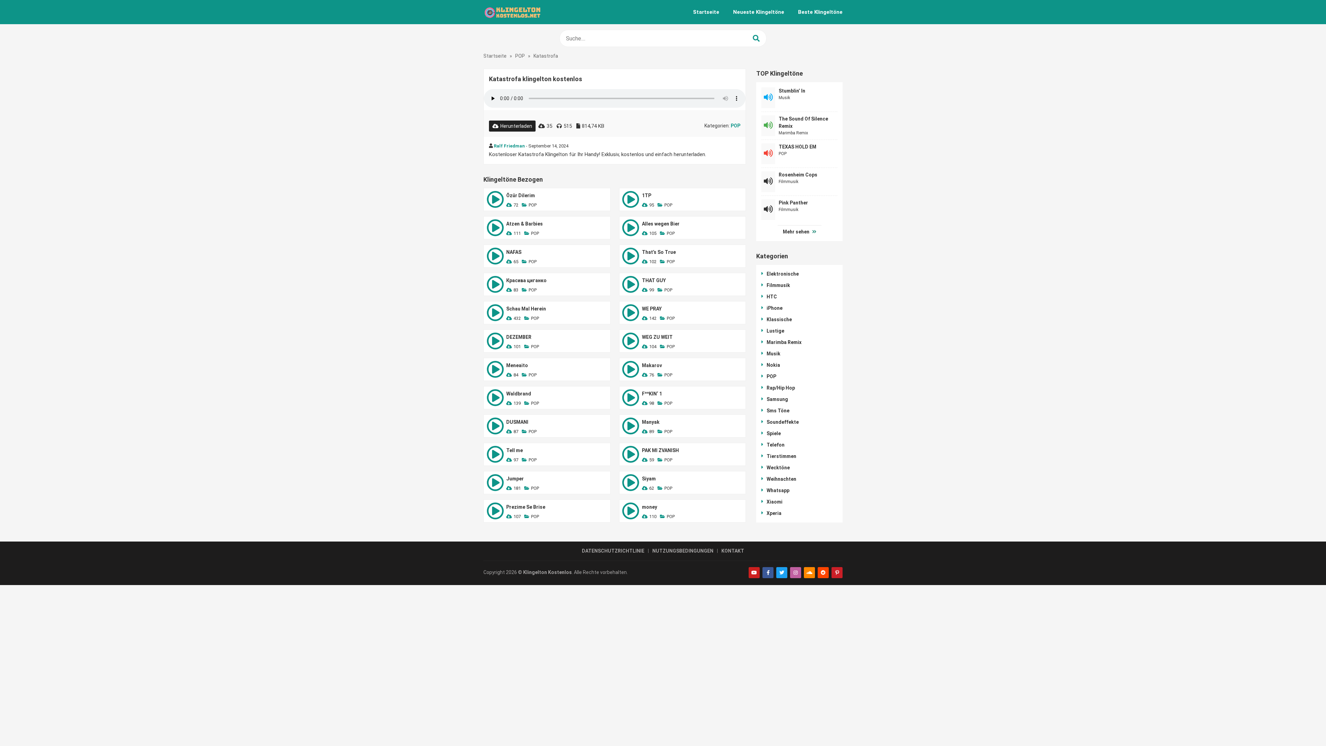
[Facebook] (768, 572)
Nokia (773, 365)
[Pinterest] (837, 572)
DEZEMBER (518, 337)
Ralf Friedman (509, 146)
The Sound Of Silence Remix (803, 122)
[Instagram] (795, 572)
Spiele (774, 433)
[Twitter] (781, 572)
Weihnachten (781, 479)
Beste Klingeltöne (820, 12)
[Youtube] (754, 572)
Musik (784, 97)
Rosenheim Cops (798, 175)
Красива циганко (526, 280)
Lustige (775, 331)
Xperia (774, 513)
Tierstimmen (781, 456)
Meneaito (517, 365)
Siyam (649, 478)
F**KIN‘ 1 (652, 393)
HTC (772, 296)
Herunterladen (516, 126)
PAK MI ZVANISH (660, 450)
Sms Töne (778, 410)
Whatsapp (778, 490)
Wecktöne (778, 467)
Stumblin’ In (792, 91)
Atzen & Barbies (524, 224)
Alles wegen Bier (661, 224)
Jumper (515, 478)
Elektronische (783, 274)
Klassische (779, 319)
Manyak (651, 422)
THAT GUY (654, 280)
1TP (646, 195)
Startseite (706, 12)
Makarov (652, 365)
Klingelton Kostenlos (547, 572)
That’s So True (659, 252)
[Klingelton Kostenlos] (512, 12)
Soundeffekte (783, 422)
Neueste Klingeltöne (758, 12)
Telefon (776, 445)
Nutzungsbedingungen (682, 551)
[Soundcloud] (809, 572)
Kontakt (732, 551)
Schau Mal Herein (526, 309)
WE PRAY (652, 309)
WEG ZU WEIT (657, 337)
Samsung (777, 399)
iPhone (774, 308)
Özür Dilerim (520, 195)
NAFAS (513, 252)
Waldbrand (518, 393)
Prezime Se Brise (525, 507)
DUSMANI (517, 422)
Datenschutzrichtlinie (613, 551)
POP (520, 56)
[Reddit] (823, 572)
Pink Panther (793, 202)
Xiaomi (774, 502)
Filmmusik (788, 181)
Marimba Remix (793, 133)
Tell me (514, 450)
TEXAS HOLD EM (797, 147)
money (649, 507)
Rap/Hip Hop (781, 388)
